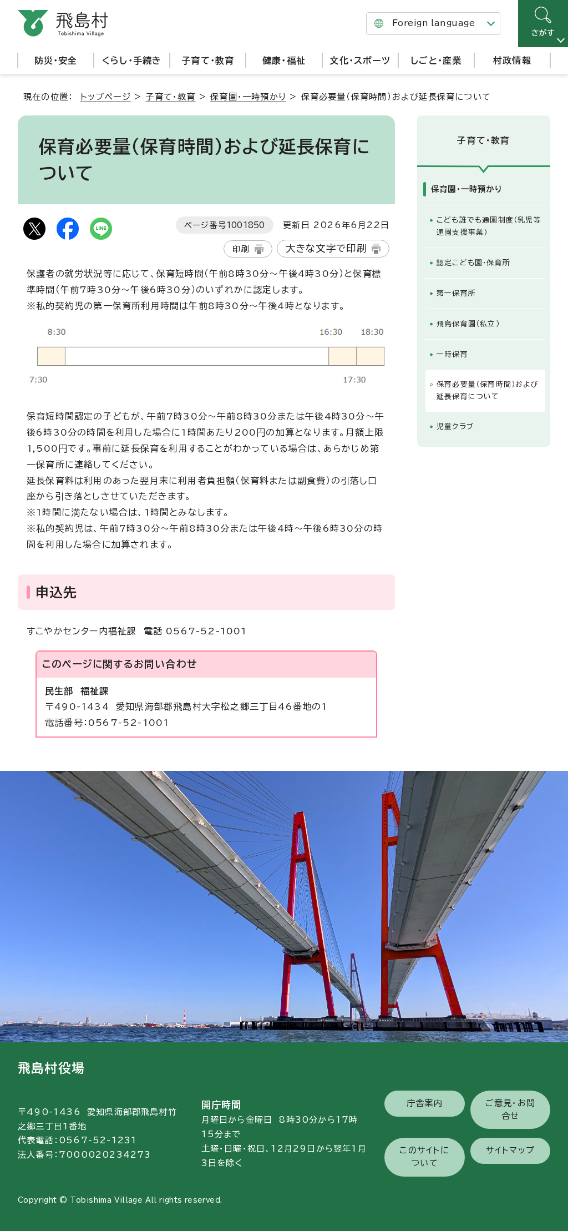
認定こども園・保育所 (473, 262)
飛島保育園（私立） (468, 323)
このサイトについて (424, 1156)
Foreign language (433, 23)
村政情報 (512, 60)
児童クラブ (455, 426)
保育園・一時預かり (248, 97)
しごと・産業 (436, 60)
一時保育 (452, 354)
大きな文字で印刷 (326, 248)
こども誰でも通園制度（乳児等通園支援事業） (489, 226)
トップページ (105, 97)
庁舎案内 (425, 1103)
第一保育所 (456, 293)
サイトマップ (510, 1150)
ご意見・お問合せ (510, 1109)
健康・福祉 (284, 60)
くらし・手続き (131, 60)
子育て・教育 (207, 60)
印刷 (240, 249)
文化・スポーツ (359, 60)
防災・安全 (56, 60)
